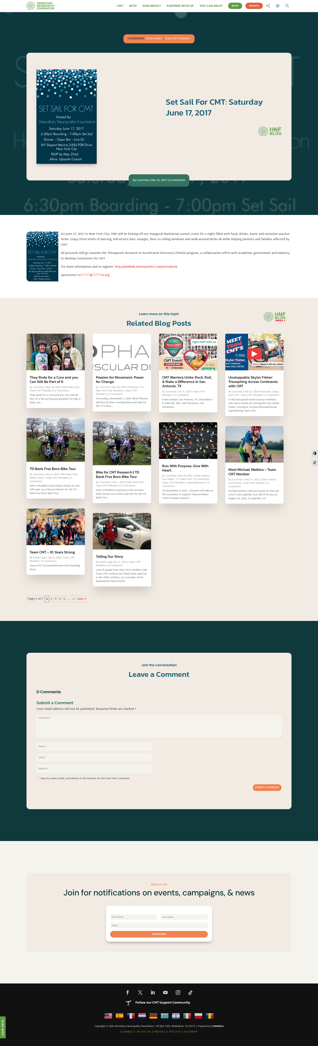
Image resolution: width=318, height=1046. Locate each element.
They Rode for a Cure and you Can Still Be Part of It (54, 379)
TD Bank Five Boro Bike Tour (53, 469)
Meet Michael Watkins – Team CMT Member (252, 472)
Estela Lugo (39, 558)
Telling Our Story (109, 556)
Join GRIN (2, 1027)
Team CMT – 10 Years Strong (52, 552)
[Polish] (198, 1017)
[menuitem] (120, 6)
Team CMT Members (177, 38)
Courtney (143, 180)
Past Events (234, 483)
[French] (130, 1017)
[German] (153, 1017)
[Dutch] (142, 1017)
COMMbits (218, 1026)
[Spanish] (119, 1017)
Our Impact (168, 479)
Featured (133, 387)
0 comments (177, 180)
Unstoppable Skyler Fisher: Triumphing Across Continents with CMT (253, 382)
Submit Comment (267, 787)
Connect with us (135, 1032)
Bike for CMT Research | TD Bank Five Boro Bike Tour (117, 474)
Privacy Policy (167, 1032)
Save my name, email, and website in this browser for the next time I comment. (85, 778)
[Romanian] (209, 1017)
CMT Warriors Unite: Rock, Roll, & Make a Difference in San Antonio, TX (187, 382)
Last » (81, 599)
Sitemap (191, 1032)
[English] (108, 1017)
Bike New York (71, 387)
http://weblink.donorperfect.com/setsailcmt (146, 267)
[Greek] (164, 1017)
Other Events (154, 38)
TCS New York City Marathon (120, 389)
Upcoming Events (196, 483)
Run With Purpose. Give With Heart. (185, 468)
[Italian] (187, 1017)
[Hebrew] (176, 1017)
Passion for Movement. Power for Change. (120, 379)
